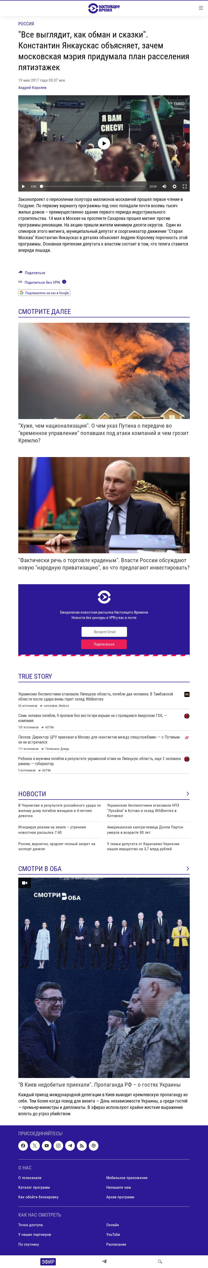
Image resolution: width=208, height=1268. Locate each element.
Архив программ (120, 1197)
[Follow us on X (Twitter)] (35, 1145)
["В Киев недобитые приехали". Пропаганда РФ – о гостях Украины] (104, 978)
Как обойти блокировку (38, 1197)
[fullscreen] (185, 186)
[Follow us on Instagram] (58, 1145)
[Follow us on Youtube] (46, 1145)
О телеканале (30, 1177)
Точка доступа (30, 1224)
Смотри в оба (40, 869)
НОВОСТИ (32, 794)
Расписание (116, 1244)
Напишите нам (118, 1187)
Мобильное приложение (127, 1177)
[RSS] (81, 1145)
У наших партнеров (34, 1234)
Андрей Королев (32, 87)
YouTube (113, 1234)
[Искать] (160, 1261)
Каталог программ (34, 1187)
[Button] (32, 274)
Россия (26, 23)
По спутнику (28, 1244)
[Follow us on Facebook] (23, 1145)
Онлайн (112, 1224)
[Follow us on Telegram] (70, 1145)
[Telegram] (104, 1261)
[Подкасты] (93, 1145)
